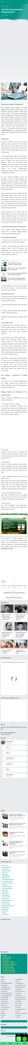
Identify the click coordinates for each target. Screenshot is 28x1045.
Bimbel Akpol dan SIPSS (7, 983)
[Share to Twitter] (8, 587)
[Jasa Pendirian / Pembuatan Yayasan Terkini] (21, 644)
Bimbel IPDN (4, 985)
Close (25, 515)
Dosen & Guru (19, 1003)
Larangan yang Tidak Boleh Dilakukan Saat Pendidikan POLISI (17, 815)
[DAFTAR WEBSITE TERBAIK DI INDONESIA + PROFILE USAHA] (3, 264)
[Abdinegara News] (14, 2)
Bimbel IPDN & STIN (20, 985)
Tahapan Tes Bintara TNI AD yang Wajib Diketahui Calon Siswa (17, 824)
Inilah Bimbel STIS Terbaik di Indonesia (14, 593)
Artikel (3, 979)
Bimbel (18, 981)
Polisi (3, 1011)
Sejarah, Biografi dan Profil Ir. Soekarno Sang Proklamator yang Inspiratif (21, 635)
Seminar (4, 1013)
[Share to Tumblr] (24, 587)
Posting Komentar (4, 15)
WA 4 (24, 1043)
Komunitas (18, 1005)
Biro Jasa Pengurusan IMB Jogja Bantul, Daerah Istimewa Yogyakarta (17, 273)
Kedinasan (4, 1005)
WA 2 (10, 1043)
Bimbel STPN (5, 999)
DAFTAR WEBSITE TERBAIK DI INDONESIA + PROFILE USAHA (15, 263)
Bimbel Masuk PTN (6, 989)
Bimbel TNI (18, 1001)
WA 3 (17, 1043)
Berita (3, 981)
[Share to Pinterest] (14, 587)
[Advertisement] (14, 36)
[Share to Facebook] (3, 587)
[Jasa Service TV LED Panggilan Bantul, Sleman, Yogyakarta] (3, 269)
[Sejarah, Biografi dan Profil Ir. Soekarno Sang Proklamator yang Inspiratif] (21, 626)
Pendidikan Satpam (20, 1009)
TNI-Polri (18, 1017)
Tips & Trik (18, 1015)
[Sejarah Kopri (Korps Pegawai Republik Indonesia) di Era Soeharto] (21, 609)
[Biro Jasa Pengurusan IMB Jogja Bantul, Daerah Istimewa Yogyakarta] (3, 274)
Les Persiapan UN (6, 1007)
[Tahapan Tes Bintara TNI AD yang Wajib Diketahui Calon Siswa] (5, 825)
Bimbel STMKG (5, 997)
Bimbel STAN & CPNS (6, 995)
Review (3, 581)
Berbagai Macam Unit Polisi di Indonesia (16, 833)
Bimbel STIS (19, 995)
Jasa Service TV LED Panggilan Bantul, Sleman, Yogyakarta (17, 268)
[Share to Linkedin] (19, 587)
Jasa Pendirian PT (6, 381)
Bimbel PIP (18, 989)
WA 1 (3, 1043)
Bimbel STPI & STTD (21, 997)
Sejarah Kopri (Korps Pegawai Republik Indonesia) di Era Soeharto (21, 617)
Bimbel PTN (19, 993)
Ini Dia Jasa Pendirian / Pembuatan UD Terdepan (7, 651)
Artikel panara (19, 979)
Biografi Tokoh (5, 1003)
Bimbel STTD (5, 1001)
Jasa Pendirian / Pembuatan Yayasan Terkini (20, 651)
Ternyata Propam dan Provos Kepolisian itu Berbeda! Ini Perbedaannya (16, 843)
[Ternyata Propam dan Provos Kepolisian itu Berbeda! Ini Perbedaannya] (5, 843)
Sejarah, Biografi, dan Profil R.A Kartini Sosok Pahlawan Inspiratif (7, 635)
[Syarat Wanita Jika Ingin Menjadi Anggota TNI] (5, 853)
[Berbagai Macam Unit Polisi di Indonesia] (5, 834)
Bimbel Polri (4, 991)
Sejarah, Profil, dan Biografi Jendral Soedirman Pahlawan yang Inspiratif (7, 617)
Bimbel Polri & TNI (20, 991)
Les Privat (18, 1007)
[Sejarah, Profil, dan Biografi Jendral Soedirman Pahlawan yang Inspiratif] (7, 609)
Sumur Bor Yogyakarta (21, 1013)
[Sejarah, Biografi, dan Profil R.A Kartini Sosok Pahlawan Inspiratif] (7, 626)
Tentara (3, 1015)
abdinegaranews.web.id (7, 109)
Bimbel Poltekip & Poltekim (7, 993)
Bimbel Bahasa (19, 983)
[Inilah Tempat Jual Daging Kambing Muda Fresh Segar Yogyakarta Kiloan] (3, 279)
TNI (2, 1017)
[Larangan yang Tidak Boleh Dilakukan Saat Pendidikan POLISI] (5, 816)
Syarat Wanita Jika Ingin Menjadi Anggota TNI (17, 852)
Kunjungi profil (9, 742)
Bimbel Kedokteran (20, 987)
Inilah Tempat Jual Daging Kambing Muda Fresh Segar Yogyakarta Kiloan (16, 278)
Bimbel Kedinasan (6, 987)
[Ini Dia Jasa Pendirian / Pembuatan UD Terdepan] (7, 644)
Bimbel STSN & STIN (21, 999)
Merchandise (5, 1009)
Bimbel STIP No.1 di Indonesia (14, 597)
